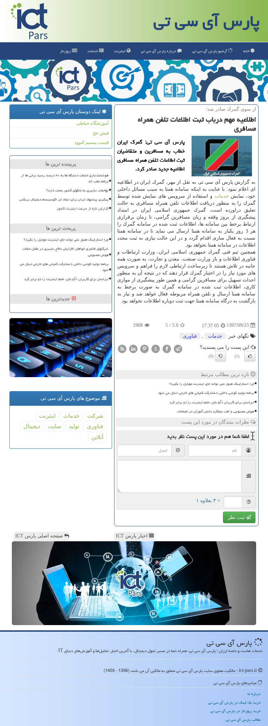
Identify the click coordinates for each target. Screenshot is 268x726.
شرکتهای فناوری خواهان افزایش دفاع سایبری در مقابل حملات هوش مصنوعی (65, 251)
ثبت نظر (237, 517)
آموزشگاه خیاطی (92, 123)
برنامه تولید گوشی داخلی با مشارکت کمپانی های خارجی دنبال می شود (206, 392)
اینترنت (120, 50)
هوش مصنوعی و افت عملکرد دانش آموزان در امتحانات (215, 411)
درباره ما (254, 693)
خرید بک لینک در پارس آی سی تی (234, 702)
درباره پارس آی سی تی (159, 50)
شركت (95, 416)
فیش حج (101, 132)
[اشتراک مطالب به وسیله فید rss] (122, 348)
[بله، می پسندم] (249, 356)
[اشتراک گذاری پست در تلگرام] (178, 348)
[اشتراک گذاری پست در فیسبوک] (167, 348)
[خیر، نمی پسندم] (220, 356)
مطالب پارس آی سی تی (243, 719)
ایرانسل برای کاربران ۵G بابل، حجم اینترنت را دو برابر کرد (212, 402)
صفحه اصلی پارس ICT (39, 535)
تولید (74, 426)
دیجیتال (31, 426)
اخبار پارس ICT (132, 535)
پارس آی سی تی (207, 21)
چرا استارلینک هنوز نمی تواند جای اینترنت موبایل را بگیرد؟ (211, 383)
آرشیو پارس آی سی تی (210, 50)
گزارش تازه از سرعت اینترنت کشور (83, 208)
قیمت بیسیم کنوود (91, 142)
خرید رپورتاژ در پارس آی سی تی (235, 710)
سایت (54, 426)
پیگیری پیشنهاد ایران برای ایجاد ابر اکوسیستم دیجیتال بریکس (64, 199)
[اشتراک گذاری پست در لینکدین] (133, 348)
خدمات (93, 50)
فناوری (190, 336)
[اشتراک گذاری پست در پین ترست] (144, 348)
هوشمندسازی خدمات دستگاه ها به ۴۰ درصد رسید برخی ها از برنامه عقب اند (65, 178)
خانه (247, 50)
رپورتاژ (66, 50)
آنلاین (97, 437)
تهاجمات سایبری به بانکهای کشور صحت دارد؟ (77, 190)
